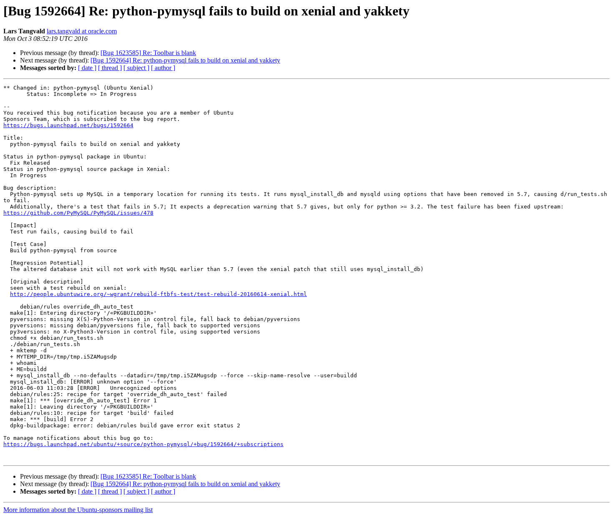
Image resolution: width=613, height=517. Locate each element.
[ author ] (163, 67)
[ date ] (87, 67)
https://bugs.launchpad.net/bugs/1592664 (68, 125)
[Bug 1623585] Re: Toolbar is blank (148, 52)
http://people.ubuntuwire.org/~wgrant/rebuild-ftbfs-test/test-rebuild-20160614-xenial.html (158, 294)
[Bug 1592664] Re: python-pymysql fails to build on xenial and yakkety (185, 60)
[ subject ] (136, 67)
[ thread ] (110, 67)
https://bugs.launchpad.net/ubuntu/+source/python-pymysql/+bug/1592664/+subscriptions (143, 444)
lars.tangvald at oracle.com (82, 31)
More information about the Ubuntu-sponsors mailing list (78, 509)
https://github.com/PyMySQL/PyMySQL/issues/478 (78, 213)
